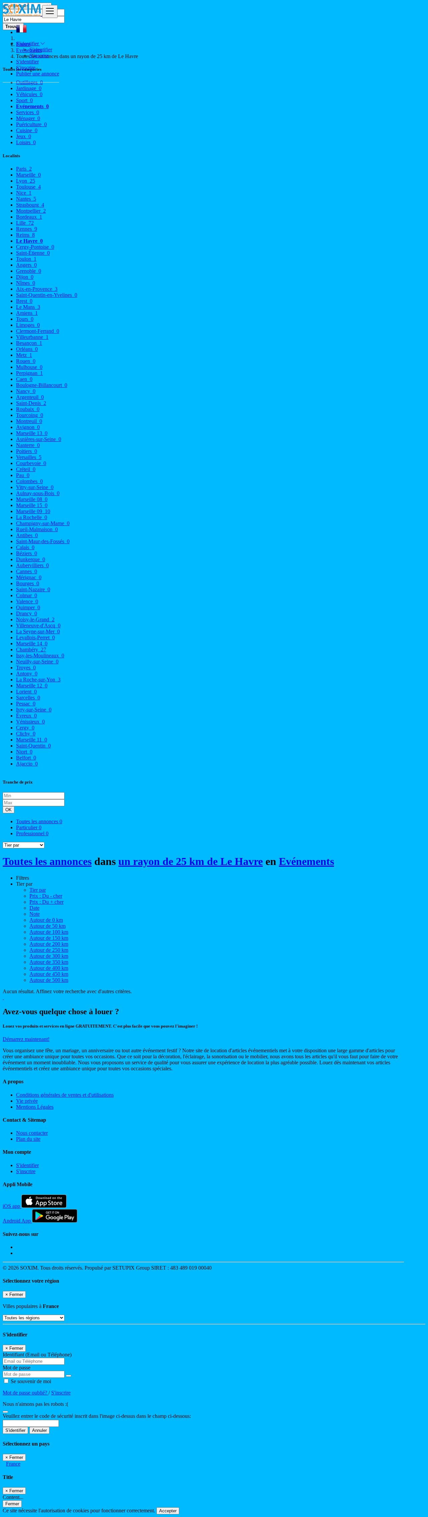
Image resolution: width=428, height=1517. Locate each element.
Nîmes (25, 283)
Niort (24, 751)
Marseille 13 (31, 433)
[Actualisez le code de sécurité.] (5, 1410)
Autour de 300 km (48, 956)
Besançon (29, 343)
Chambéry (31, 649)
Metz (24, 355)
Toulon (26, 259)
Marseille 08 (31, 499)
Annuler (39, 1430)
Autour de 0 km (46, 920)
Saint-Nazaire (33, 589)
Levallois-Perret (35, 637)
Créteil (25, 469)
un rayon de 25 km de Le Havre (190, 861)
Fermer (12, 1503)
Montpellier (31, 211)
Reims (25, 235)
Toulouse (28, 187)
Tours (24, 319)
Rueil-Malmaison (37, 529)
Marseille (28, 175)
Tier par (37, 890)
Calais (25, 547)
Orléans (27, 349)
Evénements (306, 861)
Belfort (26, 758)
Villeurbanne (32, 337)
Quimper (28, 607)
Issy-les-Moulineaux (40, 655)
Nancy (25, 391)
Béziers (26, 553)
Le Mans (28, 307)
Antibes (27, 535)
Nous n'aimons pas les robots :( (35, 1404)
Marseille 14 (31, 643)
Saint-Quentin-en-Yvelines (46, 295)
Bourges (27, 583)
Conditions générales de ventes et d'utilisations (65, 1095)
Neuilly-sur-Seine (37, 661)
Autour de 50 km (47, 926)
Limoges (28, 325)
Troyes (26, 667)
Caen (24, 379)
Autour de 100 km (48, 932)
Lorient (26, 691)
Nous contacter (32, 1133)
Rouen (25, 361)
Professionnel (32, 833)
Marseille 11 (31, 739)
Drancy (26, 613)
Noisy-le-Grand (35, 619)
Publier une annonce (37, 73)
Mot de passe (16, 1367)
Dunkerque (30, 559)
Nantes (26, 199)
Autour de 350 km (48, 962)
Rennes (26, 229)
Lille (25, 223)
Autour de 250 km (48, 950)
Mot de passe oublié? (25, 1392)
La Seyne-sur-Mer (38, 631)
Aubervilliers (32, 565)
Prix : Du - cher (45, 896)
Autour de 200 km (48, 944)
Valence (27, 601)
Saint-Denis (31, 403)
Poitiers (26, 451)
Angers (26, 265)
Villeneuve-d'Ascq (38, 625)
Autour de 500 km (48, 980)
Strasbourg (30, 205)
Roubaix (27, 409)
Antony (26, 673)
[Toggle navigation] (50, 11)
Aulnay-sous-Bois (38, 493)
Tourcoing (29, 415)
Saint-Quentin (33, 745)
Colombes (29, 481)
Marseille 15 (31, 505)
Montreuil (29, 421)
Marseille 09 (33, 511)
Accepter (168, 1510)
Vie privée (27, 1101)
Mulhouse (29, 367)
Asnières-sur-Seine (38, 439)
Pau (22, 475)
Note (34, 914)
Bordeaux (29, 217)
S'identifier (40, 49)
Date (34, 908)
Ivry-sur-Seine (33, 709)
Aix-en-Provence (37, 289)
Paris (24, 169)
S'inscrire (39, 55)
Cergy (25, 727)
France (13, 1464)
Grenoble (28, 271)
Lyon (25, 181)
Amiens (27, 313)
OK (8, 809)
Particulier (28, 827)
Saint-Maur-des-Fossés (43, 541)
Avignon (28, 427)
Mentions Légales (35, 1107)
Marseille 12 (31, 685)
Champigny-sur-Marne (43, 523)
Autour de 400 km (48, 968)
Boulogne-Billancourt (41, 385)
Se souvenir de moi (30, 1381)
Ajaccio (27, 764)
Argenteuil (30, 397)
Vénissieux (30, 721)
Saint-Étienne (33, 253)
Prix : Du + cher (46, 902)
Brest (24, 301)
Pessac (25, 703)
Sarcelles (28, 697)
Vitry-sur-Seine (35, 487)
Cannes (26, 571)
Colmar (26, 595)
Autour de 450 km (48, 974)
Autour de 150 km (48, 938)
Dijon (24, 277)
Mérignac (28, 577)
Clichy (25, 733)
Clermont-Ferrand (37, 331)
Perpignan (29, 373)
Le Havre (29, 241)
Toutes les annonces (39, 821)
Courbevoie (31, 463)
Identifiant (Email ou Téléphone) (37, 1354)
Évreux (26, 715)
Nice (23, 193)
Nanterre (28, 445)
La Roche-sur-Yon (38, 679)
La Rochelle (31, 517)
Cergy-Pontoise (35, 247)
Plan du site (28, 1139)
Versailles (28, 457)
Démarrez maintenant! (26, 1039)
